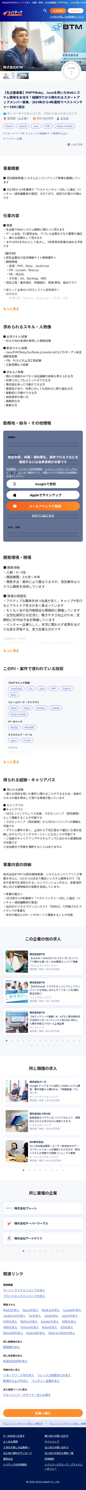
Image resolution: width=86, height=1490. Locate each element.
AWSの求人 (69, 1321)
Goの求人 (35, 1316)
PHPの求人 (10, 1321)
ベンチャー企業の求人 (46, 1381)
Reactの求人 (11, 1310)
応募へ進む (43, 1413)
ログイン (75, 10)
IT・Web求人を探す (14, 1435)
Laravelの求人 (72, 1310)
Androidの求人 (35, 1333)
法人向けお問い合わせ (57, 1447)
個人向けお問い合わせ (57, 1435)
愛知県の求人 (11, 1347)
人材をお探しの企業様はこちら (67, 16)
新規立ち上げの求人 (15, 1381)
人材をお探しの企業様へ (16, 1447)
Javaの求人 (51, 1316)
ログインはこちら (43, 516)
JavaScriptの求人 (14, 1316)
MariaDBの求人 (13, 1333)
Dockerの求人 (50, 1321)
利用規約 (11, 469)
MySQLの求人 (29, 1321)
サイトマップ (52, 1441)
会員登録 (58, 10)
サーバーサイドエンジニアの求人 (24, 1290)
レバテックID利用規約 (30, 469)
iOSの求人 (66, 1327)
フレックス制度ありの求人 (54, 1375)
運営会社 (8, 1458)
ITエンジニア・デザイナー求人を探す (27, 1395)
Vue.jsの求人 (30, 1310)
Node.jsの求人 (51, 1310)
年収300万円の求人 (15, 1361)
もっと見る (11, 308)
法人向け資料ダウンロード (17, 1453)
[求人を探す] (45, 11)
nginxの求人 (70, 1316)
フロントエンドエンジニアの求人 (24, 1296)
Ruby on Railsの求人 (61, 1333)
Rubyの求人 (49, 1327)
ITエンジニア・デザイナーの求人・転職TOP (23, 1423)
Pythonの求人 (30, 1327)
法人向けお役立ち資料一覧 (59, 1453)
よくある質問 (10, 1441)
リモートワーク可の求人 (18, 1375)
